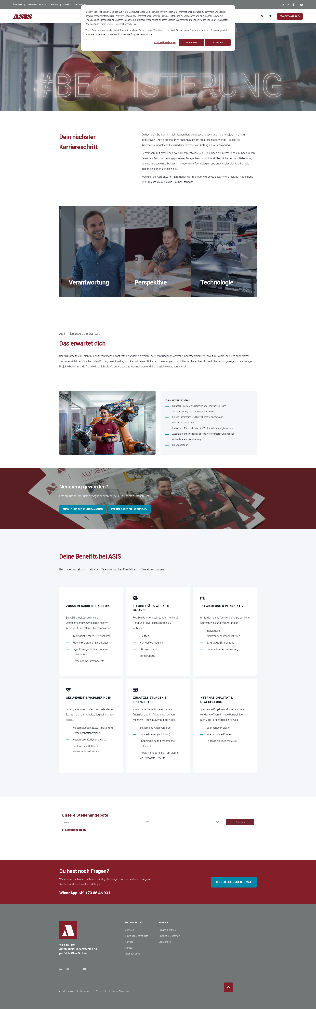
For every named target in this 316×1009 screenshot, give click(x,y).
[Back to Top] (228, 987)
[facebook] (74, 969)
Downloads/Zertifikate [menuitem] (136, 936)
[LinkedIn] (284, 4)
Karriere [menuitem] (129, 942)
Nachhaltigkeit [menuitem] (132, 953)
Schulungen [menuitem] (165, 942)
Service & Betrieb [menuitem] (167, 930)
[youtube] (83, 969)
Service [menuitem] (163, 922)
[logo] (68, 930)
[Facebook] (293, 4)
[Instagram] (288, 4)
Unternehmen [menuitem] (134, 922)
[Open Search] (262, 16)
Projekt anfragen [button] (290, 16)
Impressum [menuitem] (85, 991)
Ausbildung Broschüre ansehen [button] (83, 509)
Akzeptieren (191, 42)
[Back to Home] (22, 16)
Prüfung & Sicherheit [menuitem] (169, 936)
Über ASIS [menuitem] (130, 930)
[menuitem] (17, 5)
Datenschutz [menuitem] (101, 991)
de (270, 16)
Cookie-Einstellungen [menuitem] (121, 991)
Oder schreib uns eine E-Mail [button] (233, 882)
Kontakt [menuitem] (129, 947)
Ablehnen (218, 42)
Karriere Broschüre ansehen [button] (129, 509)
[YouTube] (301, 4)
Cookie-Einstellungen (165, 42)
